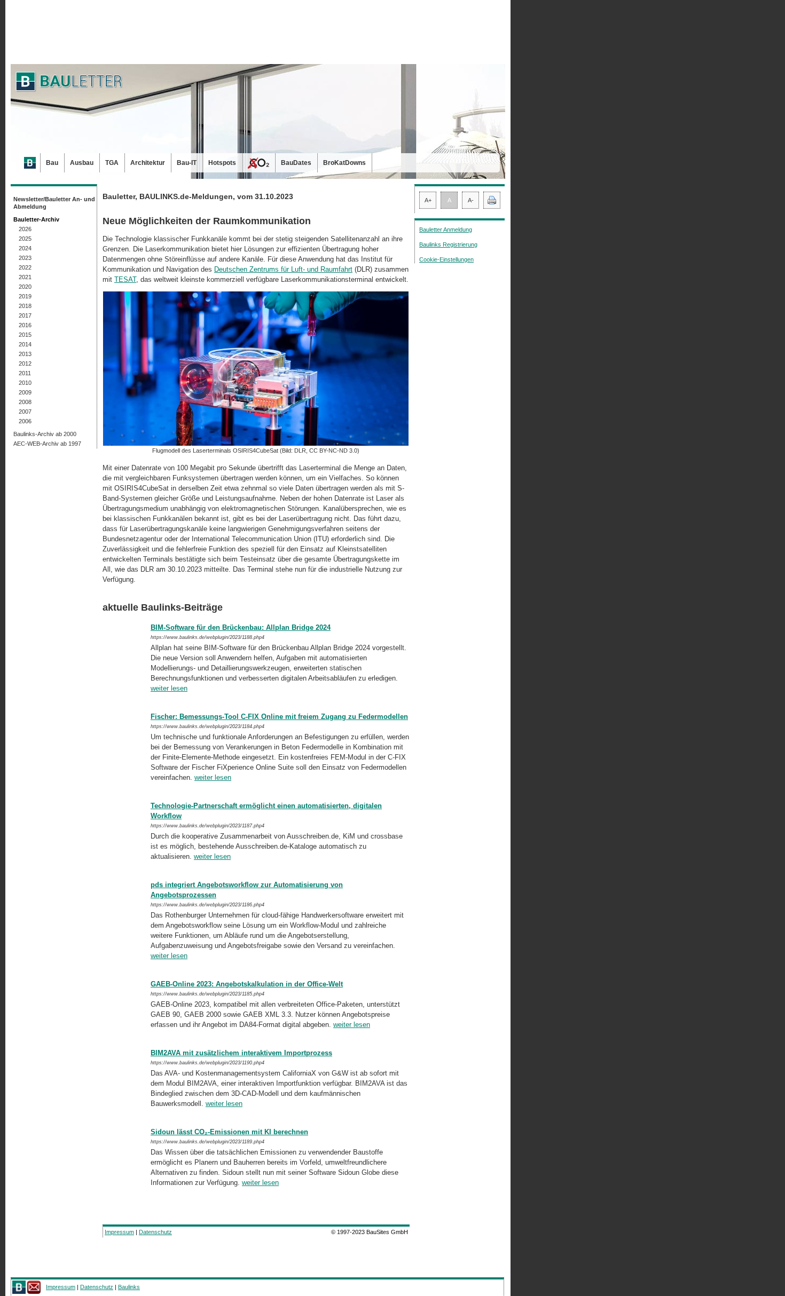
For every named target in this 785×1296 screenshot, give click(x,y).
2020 (25, 286)
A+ (428, 200)
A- (471, 200)
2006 (25, 421)
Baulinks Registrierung (448, 244)
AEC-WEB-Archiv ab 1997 (47, 443)
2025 (25, 238)
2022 (25, 267)
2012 (25, 363)
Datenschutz (155, 1232)
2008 (25, 402)
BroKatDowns (344, 163)
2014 (25, 344)
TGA (112, 163)
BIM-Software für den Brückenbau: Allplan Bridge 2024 (241, 627)
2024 (25, 248)
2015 (25, 334)
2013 (25, 354)
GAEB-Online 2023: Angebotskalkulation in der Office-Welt (247, 984)
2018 (25, 306)
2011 (25, 373)
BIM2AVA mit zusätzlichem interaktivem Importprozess (241, 1053)
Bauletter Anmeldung (445, 229)
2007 (25, 411)
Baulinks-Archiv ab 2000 (44, 434)
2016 (25, 325)
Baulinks (129, 1287)
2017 (25, 315)
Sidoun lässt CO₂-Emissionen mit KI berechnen (229, 1132)
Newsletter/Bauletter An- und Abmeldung (54, 203)
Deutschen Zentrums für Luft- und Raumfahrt (283, 269)
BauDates (296, 163)
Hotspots (222, 163)
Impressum (119, 1232)
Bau (52, 163)
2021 (25, 277)
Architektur (147, 163)
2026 (25, 229)
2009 (25, 392)
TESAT (125, 279)
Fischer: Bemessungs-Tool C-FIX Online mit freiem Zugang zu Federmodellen (279, 717)
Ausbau (81, 163)
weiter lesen (169, 688)
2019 (25, 296)
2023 (25, 258)
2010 (25, 383)
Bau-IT (187, 163)
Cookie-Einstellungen (446, 259)
